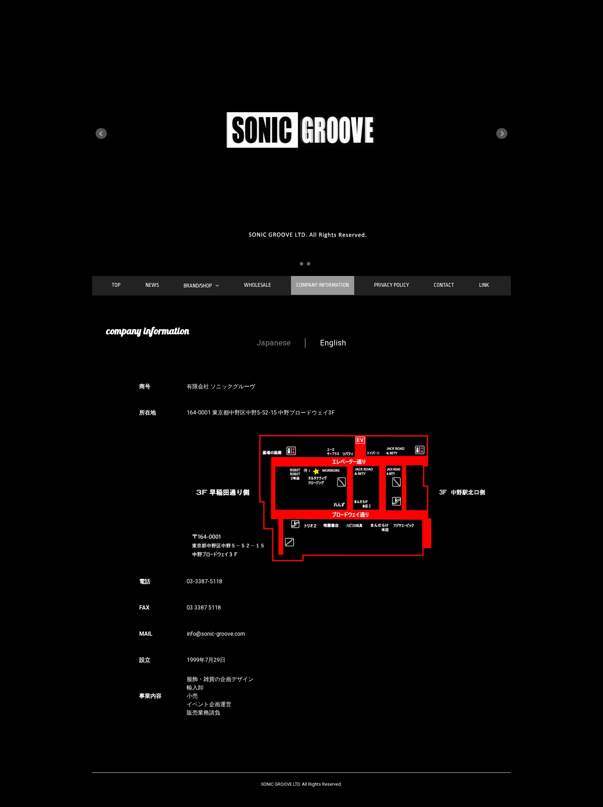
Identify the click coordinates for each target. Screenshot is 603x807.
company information (322, 285)
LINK (484, 285)
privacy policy (391, 285)
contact (444, 285)
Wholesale (257, 285)
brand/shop (198, 286)
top (116, 285)
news (152, 285)
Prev (101, 133)
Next (501, 133)
